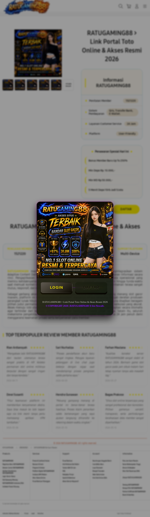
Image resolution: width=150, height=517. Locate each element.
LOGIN (56, 287)
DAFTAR (91, 287)
